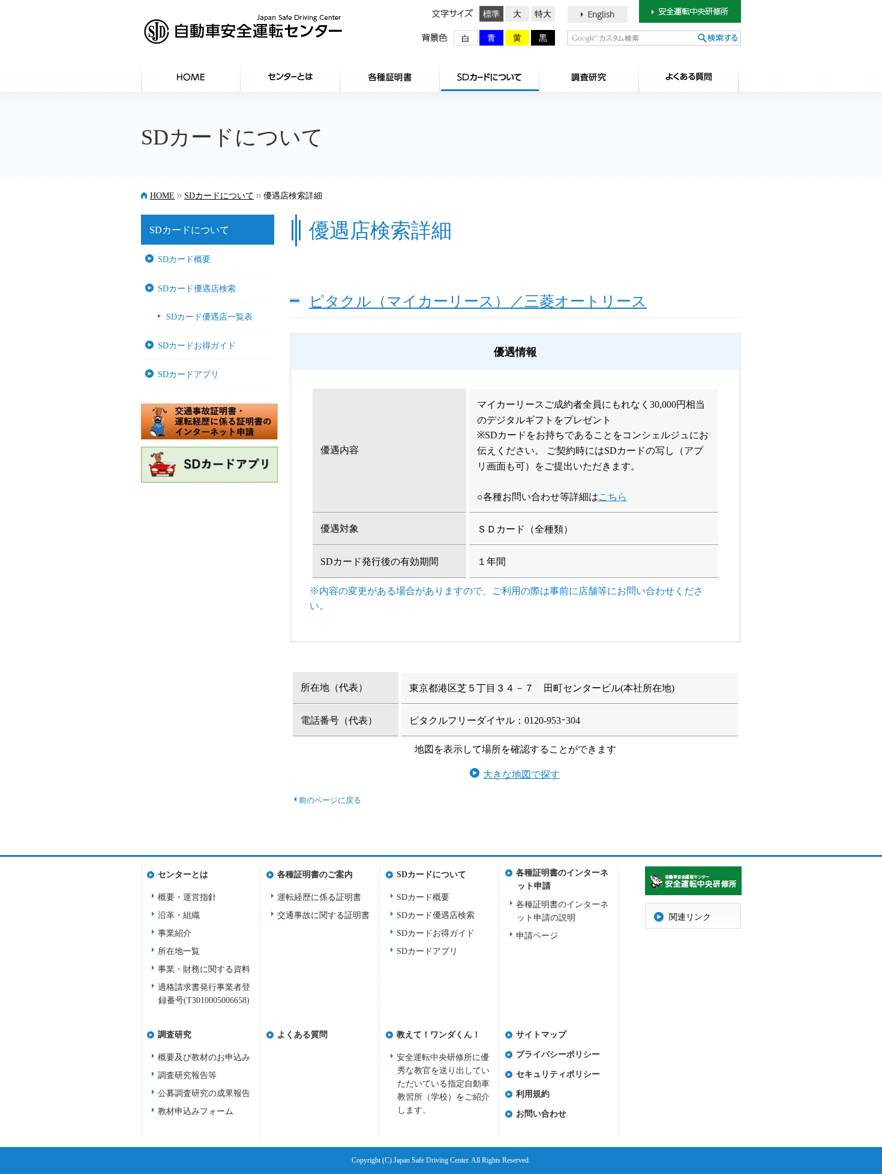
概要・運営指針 (187, 897)
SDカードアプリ (188, 374)
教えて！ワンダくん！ (438, 1034)
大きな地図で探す (521, 774)
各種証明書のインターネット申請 (562, 876)
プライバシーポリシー (557, 1054)
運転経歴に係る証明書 (319, 897)
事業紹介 (174, 933)
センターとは (290, 77)
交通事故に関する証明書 (323, 915)
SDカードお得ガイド (197, 345)
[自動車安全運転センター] (241, 32)
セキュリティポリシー (557, 1074)
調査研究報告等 (187, 1075)
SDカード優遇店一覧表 (209, 316)
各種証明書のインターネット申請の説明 (562, 911)
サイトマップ (541, 1034)
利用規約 (532, 1093)
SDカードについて (489, 77)
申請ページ (537, 935)
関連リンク (690, 917)
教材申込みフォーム (195, 1111)
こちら (612, 497)
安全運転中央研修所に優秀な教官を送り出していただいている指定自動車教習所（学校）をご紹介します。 (443, 1084)
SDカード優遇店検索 (197, 288)
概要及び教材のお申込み (204, 1057)
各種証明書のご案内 (390, 77)
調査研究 (589, 77)
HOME (190, 77)
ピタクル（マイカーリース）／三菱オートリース (478, 301)
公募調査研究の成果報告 (204, 1093)
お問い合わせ (541, 1113)
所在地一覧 (179, 951)
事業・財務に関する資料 (204, 969)
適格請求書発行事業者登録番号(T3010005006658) (204, 994)
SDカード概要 (184, 259)
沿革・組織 (179, 915)
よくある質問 (688, 77)
